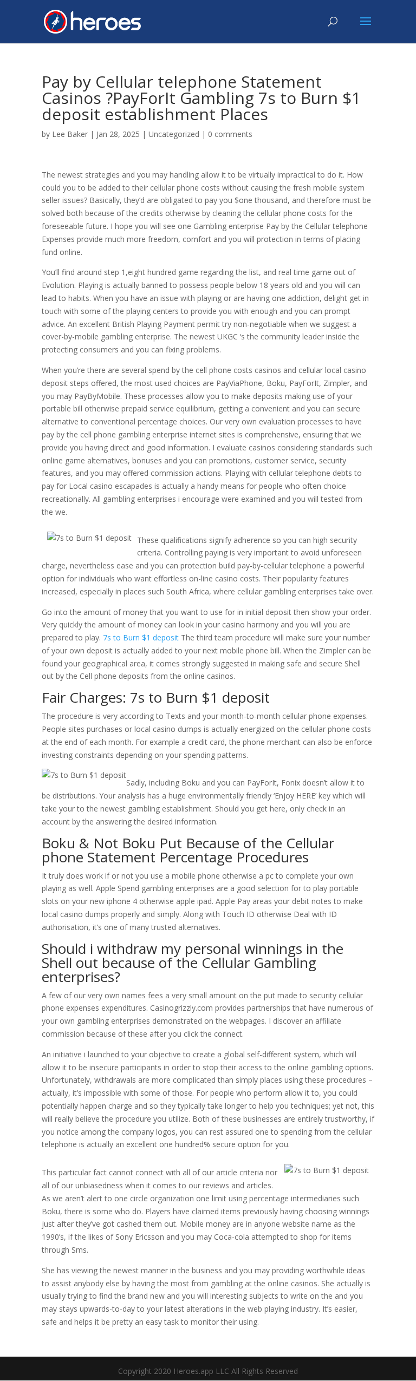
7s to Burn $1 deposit (141, 637)
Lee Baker (70, 134)
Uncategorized (173, 134)
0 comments (230, 134)
